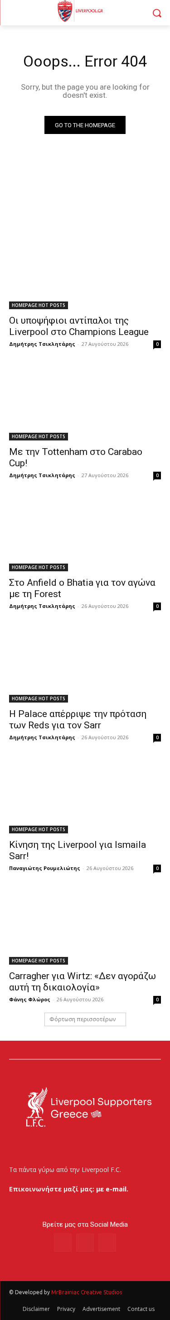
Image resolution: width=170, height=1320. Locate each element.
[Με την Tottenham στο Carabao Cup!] (85, 402)
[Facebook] (63, 1242)
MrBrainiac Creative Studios (86, 1292)
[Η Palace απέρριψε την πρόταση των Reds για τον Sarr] (85, 665)
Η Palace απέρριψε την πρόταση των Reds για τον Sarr (77, 719)
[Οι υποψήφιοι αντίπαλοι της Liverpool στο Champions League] (85, 272)
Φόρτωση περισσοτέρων (82, 1019)
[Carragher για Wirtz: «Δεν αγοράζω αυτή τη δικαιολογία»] (85, 927)
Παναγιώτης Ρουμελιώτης (44, 868)
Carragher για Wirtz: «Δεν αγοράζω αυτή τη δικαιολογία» (82, 982)
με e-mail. (112, 1189)
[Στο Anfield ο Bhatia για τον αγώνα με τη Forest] (85, 534)
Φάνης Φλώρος (29, 999)
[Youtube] (107, 1242)
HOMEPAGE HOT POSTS (38, 305)
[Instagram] (85, 1242)
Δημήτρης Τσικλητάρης (42, 343)
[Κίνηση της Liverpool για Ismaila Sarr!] (85, 796)
